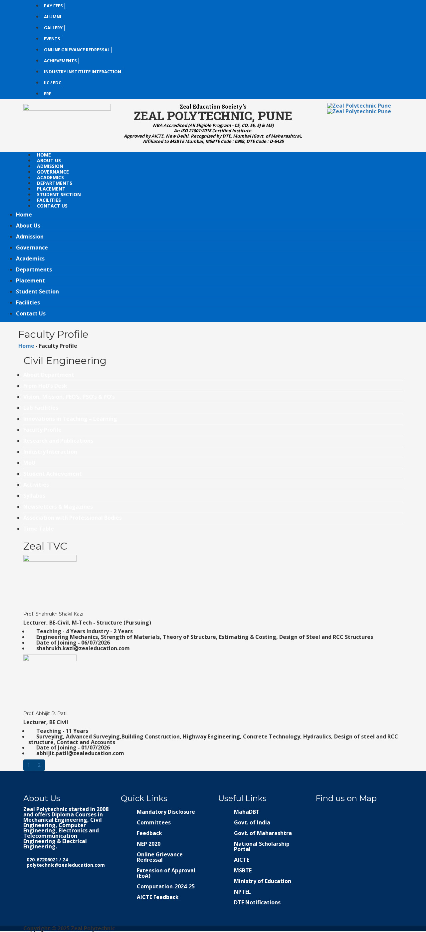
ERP (48, 94)
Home (44, 155)
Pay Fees (53, 6)
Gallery (53, 28)
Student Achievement (52, 473)
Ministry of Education (262, 881)
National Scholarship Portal (262, 846)
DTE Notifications (257, 902)
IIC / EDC (52, 83)
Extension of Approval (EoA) (166, 873)
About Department (48, 374)
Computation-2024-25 (166, 886)
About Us (49, 160)
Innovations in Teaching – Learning (70, 418)
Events (52, 39)
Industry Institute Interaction (82, 72)
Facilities (49, 200)
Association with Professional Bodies (72, 517)
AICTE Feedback (158, 897)
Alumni (52, 17)
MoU (29, 462)
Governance (53, 172)
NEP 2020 (148, 843)
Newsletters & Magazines (58, 506)
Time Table (38, 528)
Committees (154, 822)
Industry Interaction (50, 451)
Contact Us (52, 206)
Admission (51, 166)
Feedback (149, 833)
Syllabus (34, 495)
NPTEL (242, 891)
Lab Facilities (40, 407)
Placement (52, 189)
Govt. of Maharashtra (263, 833)
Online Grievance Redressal (77, 50)
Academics (51, 177)
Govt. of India (252, 822)
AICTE (241, 859)
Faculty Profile (42, 429)
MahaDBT (247, 811)
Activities (36, 484)
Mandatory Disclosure (166, 811)
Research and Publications (58, 440)
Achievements (60, 61)
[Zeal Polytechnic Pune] (67, 123)
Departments (55, 183)
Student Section (59, 194)
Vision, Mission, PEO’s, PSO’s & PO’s (69, 396)
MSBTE (243, 870)
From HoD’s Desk (45, 385)
